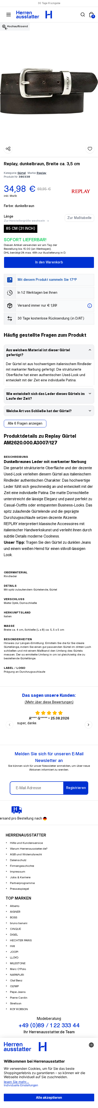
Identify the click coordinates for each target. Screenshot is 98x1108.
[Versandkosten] (89, 305)
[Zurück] (6, 28)
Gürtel (21, 173)
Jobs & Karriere (20, 877)
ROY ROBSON (19, 1009)
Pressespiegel (19, 889)
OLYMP (14, 986)
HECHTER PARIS (21, 940)
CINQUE (15, 929)
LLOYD (14, 957)
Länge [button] (8, 216)
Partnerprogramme (22, 883)
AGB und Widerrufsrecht (26, 854)
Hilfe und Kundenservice (26, 843)
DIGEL (14, 934)
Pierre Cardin (18, 997)
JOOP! (14, 952)
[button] (83, 14)
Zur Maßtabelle (79, 218)
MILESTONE (17, 963)
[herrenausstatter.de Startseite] (34, 14)
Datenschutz (18, 860)
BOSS (13, 917)
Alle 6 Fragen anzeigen (25, 423)
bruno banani (18, 923)
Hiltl (12, 946)
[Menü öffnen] (8, 14)
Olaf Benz (16, 980)
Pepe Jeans (18, 992)
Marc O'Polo (18, 969)
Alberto (14, 906)
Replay (41, 173)
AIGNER (15, 912)
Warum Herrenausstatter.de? (29, 848)
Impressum (17, 871)
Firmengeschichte (22, 866)
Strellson (15, 1003)
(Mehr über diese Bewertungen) (49, 702)
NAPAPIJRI (17, 975)
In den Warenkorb (49, 262)
